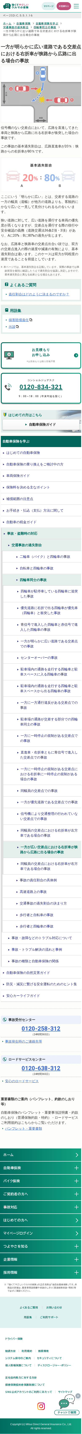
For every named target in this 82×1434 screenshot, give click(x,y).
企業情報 (13, 1259)
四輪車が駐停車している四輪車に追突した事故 (49, 593)
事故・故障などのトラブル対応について (42, 938)
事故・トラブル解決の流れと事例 (37, 949)
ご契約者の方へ (19, 1194)
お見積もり (64, 6)
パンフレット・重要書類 (23, 1129)
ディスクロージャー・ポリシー (54, 1365)
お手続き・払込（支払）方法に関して (34, 510)
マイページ (49, 6)
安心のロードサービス (22, 1081)
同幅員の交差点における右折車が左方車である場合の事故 (49, 832)
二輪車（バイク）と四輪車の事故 (45, 557)
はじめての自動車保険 (23, 453)
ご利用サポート (49, 1317)
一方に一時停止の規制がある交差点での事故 (49, 738)
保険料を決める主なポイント (28, 487)
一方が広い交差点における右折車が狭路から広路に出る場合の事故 (49, 849)
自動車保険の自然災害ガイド (28, 973)
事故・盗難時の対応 (22, 533)
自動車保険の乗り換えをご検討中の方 (34, 464)
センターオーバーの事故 (39, 658)
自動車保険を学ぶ (47, 23)
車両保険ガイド (18, 476)
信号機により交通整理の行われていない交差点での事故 (49, 816)
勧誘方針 (10, 1351)
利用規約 (27, 1351)
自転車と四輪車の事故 (36, 568)
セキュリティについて (49, 1358)
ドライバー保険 (14, 1338)
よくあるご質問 (29, 1307)
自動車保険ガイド (42, 424)
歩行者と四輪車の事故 (36, 926)
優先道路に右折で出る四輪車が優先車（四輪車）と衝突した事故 (49, 610)
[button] (66, 1404)
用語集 (28, 1317)
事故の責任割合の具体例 (38, 880)
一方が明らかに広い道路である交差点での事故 (49, 643)
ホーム (7, 23)
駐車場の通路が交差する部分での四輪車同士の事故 (49, 721)
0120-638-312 (41, 1068)
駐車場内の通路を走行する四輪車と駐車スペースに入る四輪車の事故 (49, 671)
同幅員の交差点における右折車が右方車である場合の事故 (49, 866)
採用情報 (13, 1272)
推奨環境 (43, 1351)
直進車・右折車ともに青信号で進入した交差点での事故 (49, 754)
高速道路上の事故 (33, 892)
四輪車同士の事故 (45, 27)
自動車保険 (23, 23)
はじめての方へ (15, 1220)
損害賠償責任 (19, 320)
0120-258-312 (41, 1028)
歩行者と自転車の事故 (36, 915)
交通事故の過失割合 (16, 27)
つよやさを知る (19, 1246)
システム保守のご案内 (18, 1358)
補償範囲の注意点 (19, 499)
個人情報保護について (18, 1365)
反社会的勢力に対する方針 (21, 1377)
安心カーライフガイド (23, 996)
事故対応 (13, 1207)
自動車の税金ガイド (21, 522)
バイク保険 (15, 1181)
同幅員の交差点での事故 (39, 791)
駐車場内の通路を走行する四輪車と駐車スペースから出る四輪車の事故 (49, 688)
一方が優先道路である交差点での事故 (49, 802)
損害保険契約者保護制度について (25, 1384)
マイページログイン (18, 1233)
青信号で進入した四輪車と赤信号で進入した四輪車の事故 (49, 627)
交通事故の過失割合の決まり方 (43, 903)
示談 (12, 327)
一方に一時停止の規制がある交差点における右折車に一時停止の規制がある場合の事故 (49, 774)
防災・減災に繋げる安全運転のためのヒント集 (41, 984)
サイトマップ (65, 1392)
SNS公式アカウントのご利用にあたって (28, 1392)
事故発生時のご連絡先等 (23, 1041)
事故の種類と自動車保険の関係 (35, 961)
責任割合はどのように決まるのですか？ (39, 294)
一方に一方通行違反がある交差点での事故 (49, 705)
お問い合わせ (54, 1307)
